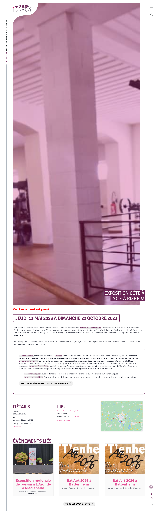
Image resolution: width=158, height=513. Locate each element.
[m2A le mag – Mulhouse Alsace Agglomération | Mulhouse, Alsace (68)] (29, 8)
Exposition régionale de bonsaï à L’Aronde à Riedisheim (33, 484)
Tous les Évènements (77, 504)
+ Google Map (74, 416)
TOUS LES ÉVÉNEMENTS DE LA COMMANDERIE (44, 383)
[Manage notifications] (151, 486)
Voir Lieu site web (63, 420)
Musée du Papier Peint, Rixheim (69, 411)
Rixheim (58, 356)
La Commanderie (26, 356)
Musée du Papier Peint (38, 366)
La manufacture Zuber (28, 361)
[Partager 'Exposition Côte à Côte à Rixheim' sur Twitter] (152, 498)
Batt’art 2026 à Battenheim (79, 482)
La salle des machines (33, 377)
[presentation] (33, 459)
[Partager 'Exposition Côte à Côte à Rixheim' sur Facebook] (151, 494)
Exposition (17, 426)
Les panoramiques (32, 374)
